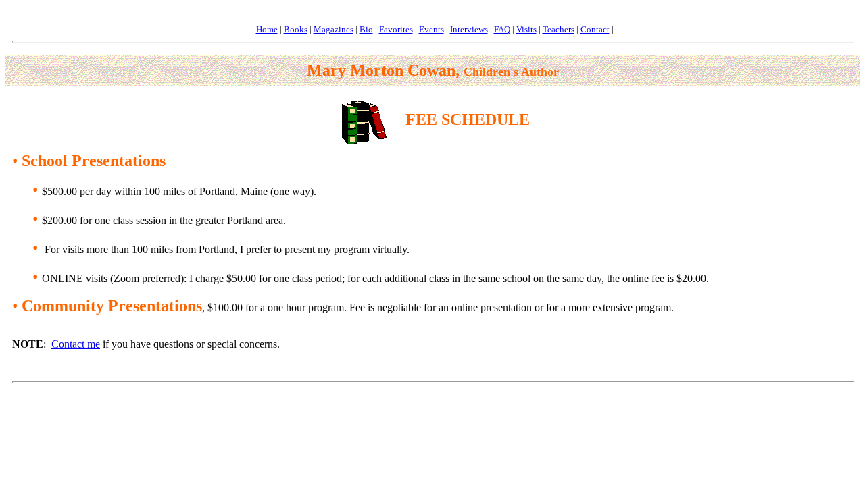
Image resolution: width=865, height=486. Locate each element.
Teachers (558, 29)
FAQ (502, 29)
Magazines (333, 29)
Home (267, 29)
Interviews (469, 29)
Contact (595, 29)
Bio (366, 29)
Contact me (75, 344)
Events (431, 29)
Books (295, 29)
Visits (526, 29)
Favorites (396, 29)
